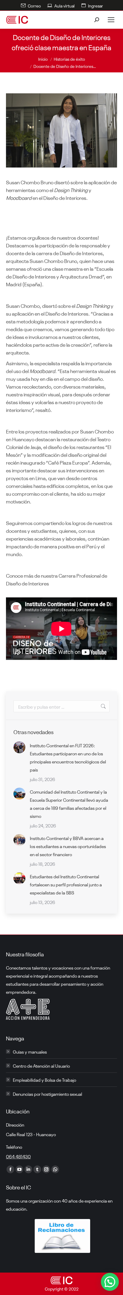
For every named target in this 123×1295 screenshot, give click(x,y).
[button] (110, 1282)
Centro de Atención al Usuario (41, 1065)
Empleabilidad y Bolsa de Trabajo (44, 1079)
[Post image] (19, 747)
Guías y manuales (30, 1051)
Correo (34, 5)
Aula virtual (64, 5)
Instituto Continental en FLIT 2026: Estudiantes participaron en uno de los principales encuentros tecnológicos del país (68, 757)
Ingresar (95, 5)
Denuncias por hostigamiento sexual (47, 1093)
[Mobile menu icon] (111, 20)
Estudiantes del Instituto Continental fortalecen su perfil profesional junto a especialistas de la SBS (66, 884)
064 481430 (18, 1156)
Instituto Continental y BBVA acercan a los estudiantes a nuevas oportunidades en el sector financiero (68, 846)
